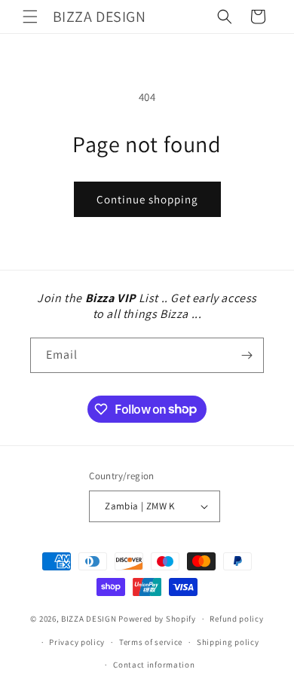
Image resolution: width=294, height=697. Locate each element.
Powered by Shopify (157, 618)
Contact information (153, 664)
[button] (30, 16)
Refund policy (236, 618)
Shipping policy (228, 642)
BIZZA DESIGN (88, 618)
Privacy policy (77, 642)
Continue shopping (147, 199)
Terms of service (150, 642)
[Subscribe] (246, 355)
